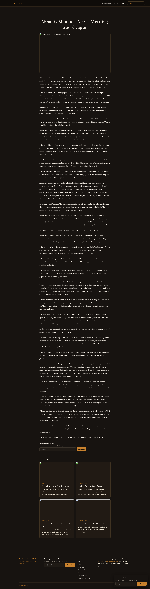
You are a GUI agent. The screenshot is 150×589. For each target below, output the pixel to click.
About (80, 562)
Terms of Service (83, 570)
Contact (80, 564)
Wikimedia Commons (112, 561)
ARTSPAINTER (14, 3)
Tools (116, 3)
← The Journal (45, 12)
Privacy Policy (82, 567)
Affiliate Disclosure (84, 578)
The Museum (106, 3)
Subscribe (81, 449)
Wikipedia (100, 561)
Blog (122, 3)
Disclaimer (81, 573)
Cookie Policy (82, 575)
